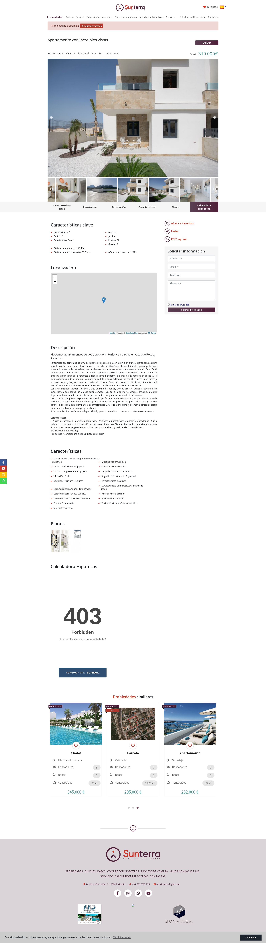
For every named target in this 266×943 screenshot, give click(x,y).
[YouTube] (148, 893)
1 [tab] (129, 808)
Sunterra (133, 7)
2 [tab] (133, 808)
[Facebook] (117, 893)
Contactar (213, 16)
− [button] (55, 281)
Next (214, 118)
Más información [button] (122, 937)
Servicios (171, 16)
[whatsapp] (138, 893)
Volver (207, 42)
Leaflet (112, 333)
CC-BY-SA (152, 333)
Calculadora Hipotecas (192, 16)
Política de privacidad (179, 305)
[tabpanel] (76, 750)
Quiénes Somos (75, 16)
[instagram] (128, 893)
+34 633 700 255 (140, 884)
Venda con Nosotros (151, 16)
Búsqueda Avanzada (91, 25)
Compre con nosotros (99, 16)
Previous (51, 118)
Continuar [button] (251, 937)
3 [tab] (138, 808)
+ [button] (55, 277)
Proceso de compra (126, 16)
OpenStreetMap (131, 333)
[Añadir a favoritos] (76, 745)
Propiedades (55, 16)
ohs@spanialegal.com (168, 884)
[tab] (62, 207)
